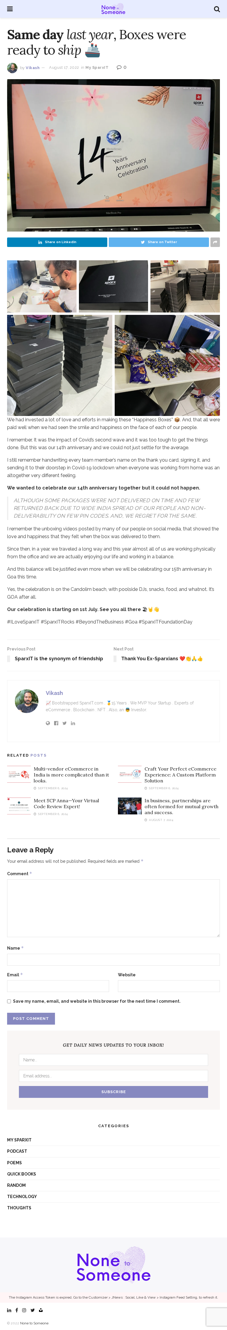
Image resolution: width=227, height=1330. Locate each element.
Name (15, 948)
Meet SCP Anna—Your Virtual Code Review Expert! (66, 803)
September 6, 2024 (52, 788)
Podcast (17, 1151)
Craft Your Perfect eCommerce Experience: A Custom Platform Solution (180, 775)
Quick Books (21, 1174)
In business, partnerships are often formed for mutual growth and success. (181, 806)
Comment (19, 873)
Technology (22, 1196)
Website (127, 974)
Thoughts (19, 1207)
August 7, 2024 (160, 820)
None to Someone (34, 1323)
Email (15, 974)
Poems (14, 1162)
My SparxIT (96, 67)
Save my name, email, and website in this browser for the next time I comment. (97, 1001)
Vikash (33, 67)
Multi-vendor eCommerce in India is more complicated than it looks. (71, 775)
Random (16, 1185)
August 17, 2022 (64, 67)
